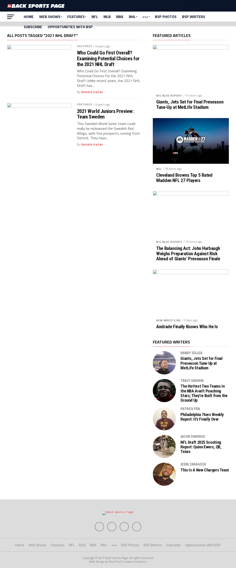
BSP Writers (193, 16)
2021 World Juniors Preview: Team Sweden (105, 114)
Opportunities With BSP (70, 27)
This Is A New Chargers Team (204, 470)
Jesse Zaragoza (193, 464)
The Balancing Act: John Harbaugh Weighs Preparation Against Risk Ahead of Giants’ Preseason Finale (188, 254)
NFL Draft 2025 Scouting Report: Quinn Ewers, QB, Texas (200, 447)
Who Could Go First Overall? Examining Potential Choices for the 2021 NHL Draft (108, 58)
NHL (132, 16)
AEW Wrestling (168, 320)
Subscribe (33, 27)
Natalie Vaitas (92, 91)
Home (29, 16)
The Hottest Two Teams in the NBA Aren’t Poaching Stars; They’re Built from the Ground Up (203, 393)
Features (76, 16)
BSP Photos (166, 16)
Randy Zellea (191, 353)
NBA (119, 16)
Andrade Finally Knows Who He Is (187, 326)
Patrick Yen (190, 408)
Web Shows (49, 16)
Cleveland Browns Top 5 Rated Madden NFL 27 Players (184, 178)
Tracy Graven (192, 380)
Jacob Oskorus (192, 436)
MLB (107, 16)
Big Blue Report (169, 95)
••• (145, 16)
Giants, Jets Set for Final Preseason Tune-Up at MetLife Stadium (189, 104)
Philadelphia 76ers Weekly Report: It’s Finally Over (202, 417)
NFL (94, 16)
